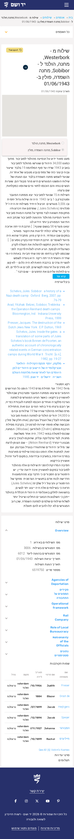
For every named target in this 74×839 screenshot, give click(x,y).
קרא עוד (61, 276)
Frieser (65, 685)
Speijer (65, 717)
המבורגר (64, 728)
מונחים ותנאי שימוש (24, 828)
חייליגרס (65, 738)
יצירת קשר (37, 791)
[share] (25, 67)
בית (71, 17)
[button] (66, 5)
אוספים (60, 17)
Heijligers (63, 706)
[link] (18, 5)
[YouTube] (48, 801)
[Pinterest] (58, 801)
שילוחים (47, 17)
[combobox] (41, 32)
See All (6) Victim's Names (54, 749)
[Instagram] (26, 801)
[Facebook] (16, 801)
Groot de (65, 696)
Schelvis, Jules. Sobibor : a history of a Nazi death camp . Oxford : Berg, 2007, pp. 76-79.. (33, 295)
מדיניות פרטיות (50, 828)
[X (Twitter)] (37, 801)
